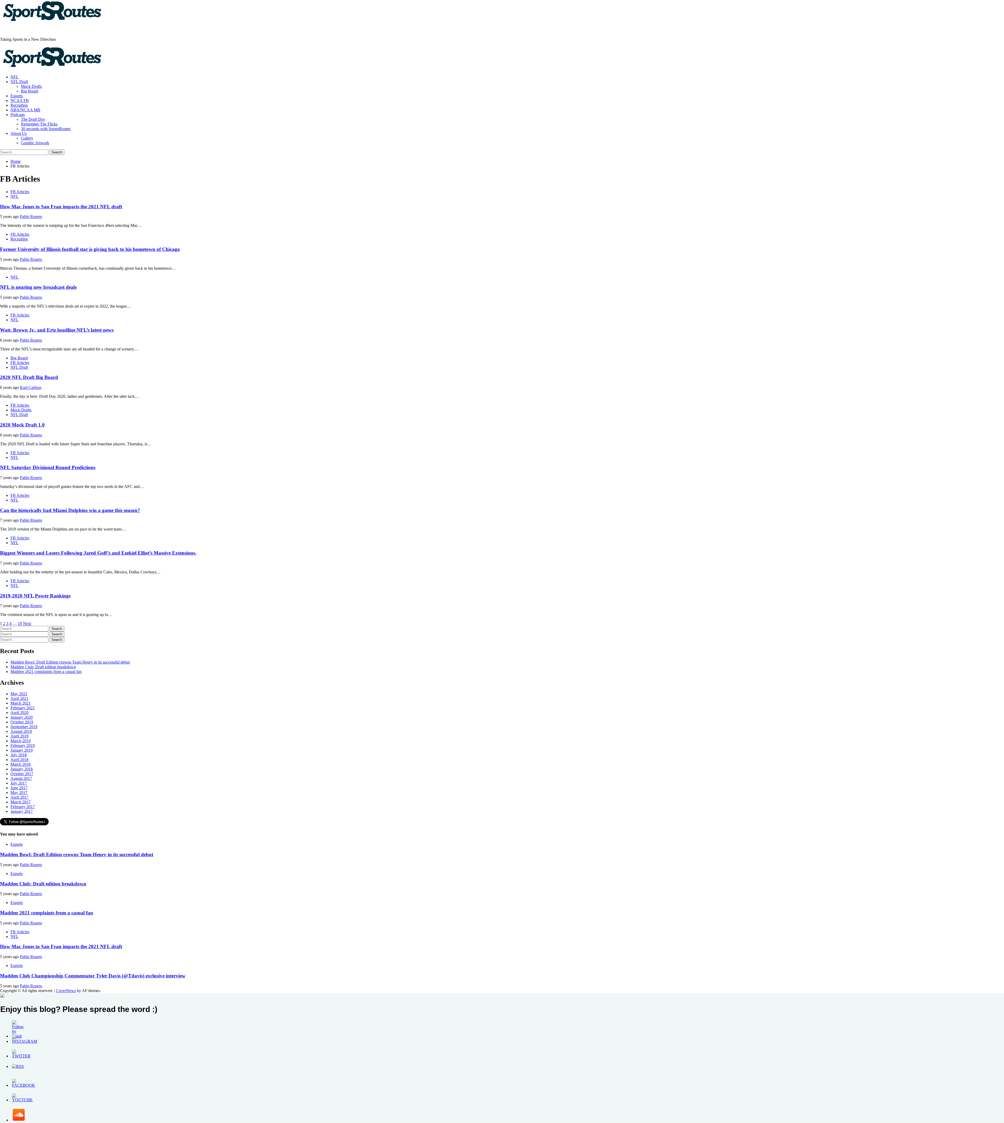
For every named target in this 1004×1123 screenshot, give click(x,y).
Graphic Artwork (35, 143)
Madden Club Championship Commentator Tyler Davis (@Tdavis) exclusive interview (92, 975)
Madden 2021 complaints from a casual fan (46, 671)
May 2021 (18, 694)
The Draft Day (33, 119)
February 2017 (22, 806)
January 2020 (21, 717)
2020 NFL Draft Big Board (29, 377)
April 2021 (19, 698)
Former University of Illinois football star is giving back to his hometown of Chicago (90, 249)
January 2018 (21, 769)
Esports (16, 96)
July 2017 (18, 783)
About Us (18, 133)
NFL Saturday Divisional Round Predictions (47, 467)
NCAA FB (19, 100)
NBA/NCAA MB (25, 110)
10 (20, 623)
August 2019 (21, 731)
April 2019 (19, 736)
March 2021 (20, 703)
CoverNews (66, 990)
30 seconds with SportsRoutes (46, 128)
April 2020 (19, 712)
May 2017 (18, 792)
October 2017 (21, 773)
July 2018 (18, 755)
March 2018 (20, 764)
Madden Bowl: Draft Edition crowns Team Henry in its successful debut (70, 662)
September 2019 (23, 726)
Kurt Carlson (30, 387)
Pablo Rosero (31, 216)
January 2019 (21, 750)
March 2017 (20, 802)
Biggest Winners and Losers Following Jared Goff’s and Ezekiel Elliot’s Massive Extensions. (98, 553)
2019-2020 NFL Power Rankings (35, 595)
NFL (14, 77)
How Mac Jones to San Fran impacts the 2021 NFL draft (61, 206)
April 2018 (19, 759)
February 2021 (22, 708)
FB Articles (19, 191)
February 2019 (22, 745)
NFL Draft (19, 81)
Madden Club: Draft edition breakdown (43, 667)
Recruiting (19, 105)
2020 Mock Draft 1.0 (22, 425)
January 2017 (21, 811)
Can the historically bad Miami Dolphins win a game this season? (70, 510)
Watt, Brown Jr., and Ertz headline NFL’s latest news (56, 330)
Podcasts (17, 114)
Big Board (29, 91)
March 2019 (20, 741)
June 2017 (18, 788)
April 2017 (19, 797)
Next (27, 623)
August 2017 (21, 778)
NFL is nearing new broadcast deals (38, 287)
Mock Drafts (31, 86)
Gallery (27, 138)
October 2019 (21, 722)
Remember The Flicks (39, 124)
